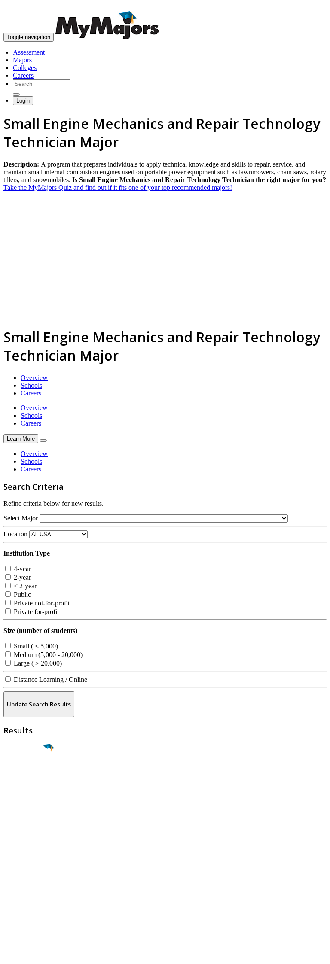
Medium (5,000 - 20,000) (47, 654)
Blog (10, 902)
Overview (34, 377)
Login (23, 100)
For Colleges (20, 879)
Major (23, 777)
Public (21, 594)
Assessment (29, 52)
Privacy (35, 953)
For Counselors (24, 871)
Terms (11, 953)
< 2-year (24, 586)
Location (15, 534)
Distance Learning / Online (49, 679)
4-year (21, 568)
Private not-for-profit (41, 603)
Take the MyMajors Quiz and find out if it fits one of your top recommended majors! (117, 187)
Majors (22, 60)
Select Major (20, 518)
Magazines (18, 887)
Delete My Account (30, 894)
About (13, 846)
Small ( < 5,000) (35, 646)
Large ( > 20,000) (37, 663)
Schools (31, 385)
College (26, 795)
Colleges (25, 67)
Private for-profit (35, 611)
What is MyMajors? (30, 863)
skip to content (309, 6)
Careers (23, 75)
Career (25, 814)
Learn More (21, 438)
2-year (21, 577)
